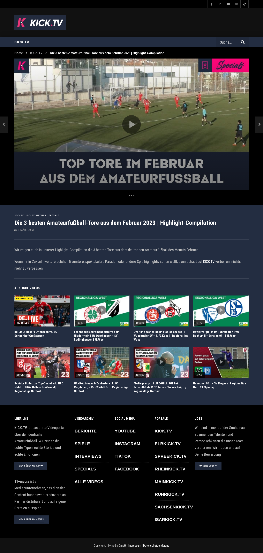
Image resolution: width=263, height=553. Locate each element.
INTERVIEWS (88, 456)
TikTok (123, 456)
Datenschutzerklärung (156, 545)
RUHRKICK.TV (169, 494)
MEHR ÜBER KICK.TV (29, 465)
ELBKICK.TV (168, 443)
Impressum (134, 545)
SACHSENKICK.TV (174, 507)
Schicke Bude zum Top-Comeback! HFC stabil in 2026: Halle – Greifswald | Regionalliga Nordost (38, 387)
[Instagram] (236, 4)
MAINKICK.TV (169, 481)
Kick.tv (21, 42)
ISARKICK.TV (168, 519)
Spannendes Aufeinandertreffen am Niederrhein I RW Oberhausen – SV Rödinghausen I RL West (96, 335)
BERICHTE (86, 431)
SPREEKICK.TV (171, 456)
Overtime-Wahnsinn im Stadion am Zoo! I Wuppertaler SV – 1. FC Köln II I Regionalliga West (161, 335)
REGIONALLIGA (24, 298)
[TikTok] (244, 4)
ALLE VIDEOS (89, 481)
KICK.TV (36, 53)
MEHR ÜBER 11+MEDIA (30, 519)
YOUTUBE (125, 431)
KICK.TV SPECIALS (36, 215)
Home (18, 53)
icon (42, 310)
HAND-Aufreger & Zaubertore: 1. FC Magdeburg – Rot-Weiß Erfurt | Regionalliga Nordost (101, 387)
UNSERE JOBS (207, 465)
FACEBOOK (127, 469)
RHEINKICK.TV (170, 469)
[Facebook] (212, 4)
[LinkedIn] (220, 4)
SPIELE (82, 443)
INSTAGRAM (127, 443)
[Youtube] (228, 4)
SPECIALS (54, 215)
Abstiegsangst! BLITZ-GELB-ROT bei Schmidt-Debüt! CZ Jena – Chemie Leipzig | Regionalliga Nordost (160, 387)
